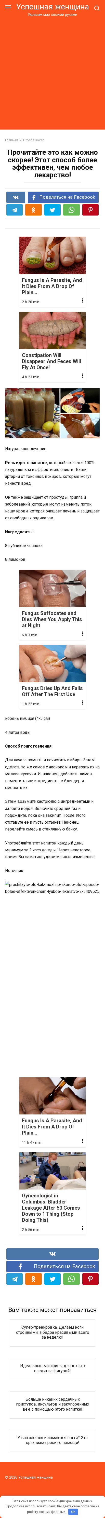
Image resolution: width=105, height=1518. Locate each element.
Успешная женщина (52, 6)
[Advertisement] (52, 72)
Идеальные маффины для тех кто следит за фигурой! (52, 1368)
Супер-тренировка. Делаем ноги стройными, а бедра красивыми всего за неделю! (52, 1332)
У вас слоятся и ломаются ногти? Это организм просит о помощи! (53, 1440)
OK (73, 1512)
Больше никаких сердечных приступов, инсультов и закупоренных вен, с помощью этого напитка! (52, 1404)
